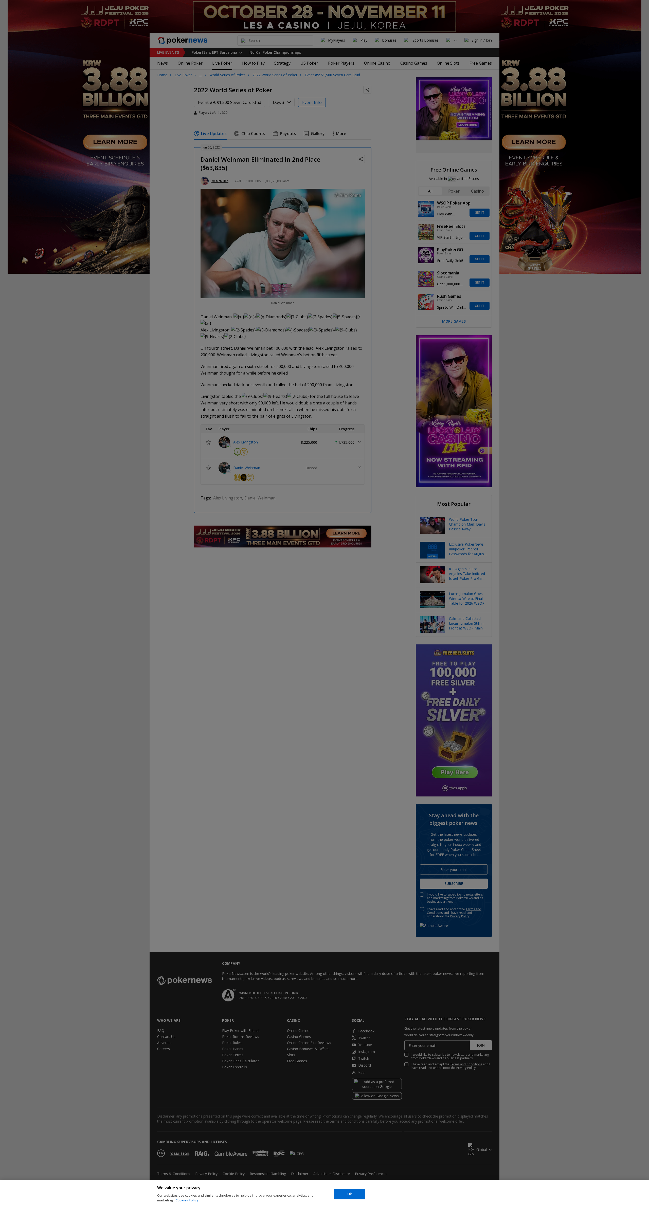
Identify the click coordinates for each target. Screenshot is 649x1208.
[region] (324, 1194)
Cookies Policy (186, 1200)
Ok (349, 1194)
